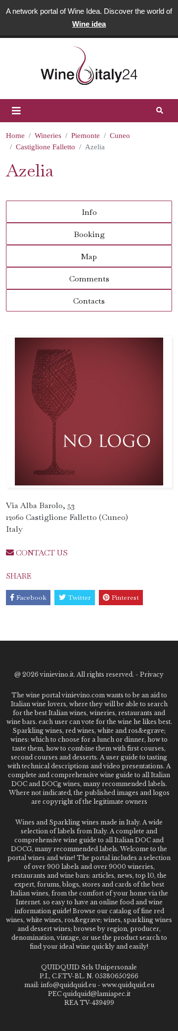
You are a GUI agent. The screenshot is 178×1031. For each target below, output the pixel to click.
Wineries (48, 135)
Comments (89, 279)
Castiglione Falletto (45, 147)
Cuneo (120, 135)
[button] (16, 111)
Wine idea (89, 24)
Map (89, 256)
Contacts (89, 301)
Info (89, 212)
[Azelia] (89, 411)
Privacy (152, 674)
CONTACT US (41, 553)
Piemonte (85, 135)
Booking (89, 234)
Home (15, 135)
